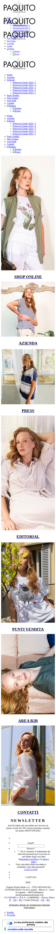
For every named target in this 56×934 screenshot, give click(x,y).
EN (15, 900)
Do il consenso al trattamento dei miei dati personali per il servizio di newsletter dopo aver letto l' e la (34, 856)
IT (10, 900)
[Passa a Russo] (16, 54)
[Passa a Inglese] (16, 51)
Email (31, 843)
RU (20, 900)
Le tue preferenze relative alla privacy (31, 923)
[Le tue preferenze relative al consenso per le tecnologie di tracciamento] (5, 929)
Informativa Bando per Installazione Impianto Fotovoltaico (29, 906)
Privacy (31, 848)
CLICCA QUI (30, 869)
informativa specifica (28, 859)
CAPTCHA (30, 877)
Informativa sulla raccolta (19, 929)
